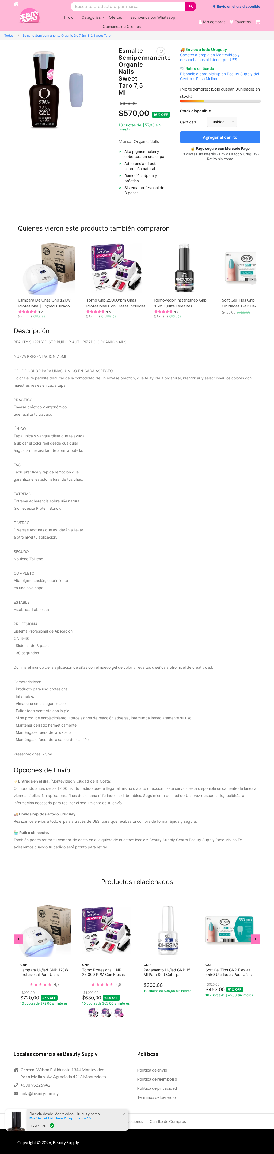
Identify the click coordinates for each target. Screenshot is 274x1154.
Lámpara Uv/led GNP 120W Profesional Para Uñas (44, 971)
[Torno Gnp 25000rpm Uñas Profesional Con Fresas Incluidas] (116, 268)
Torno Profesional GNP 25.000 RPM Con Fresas (103, 971)
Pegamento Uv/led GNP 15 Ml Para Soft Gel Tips (167, 971)
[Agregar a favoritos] (161, 51)
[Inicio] (16, 15)
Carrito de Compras (168, 1121)
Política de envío (152, 1069)
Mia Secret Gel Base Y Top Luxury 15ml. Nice (62, 1118)
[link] (44, 984)
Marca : (125, 141)
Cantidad (188, 122)
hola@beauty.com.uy (40, 1093)
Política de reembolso (157, 1078)
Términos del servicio (156, 1097)
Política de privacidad (157, 1088)
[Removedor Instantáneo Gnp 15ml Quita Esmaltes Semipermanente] (184, 268)
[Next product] (252, 280)
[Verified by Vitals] (52, 1125)
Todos (8, 35)
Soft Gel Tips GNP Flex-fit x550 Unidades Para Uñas (229, 971)
